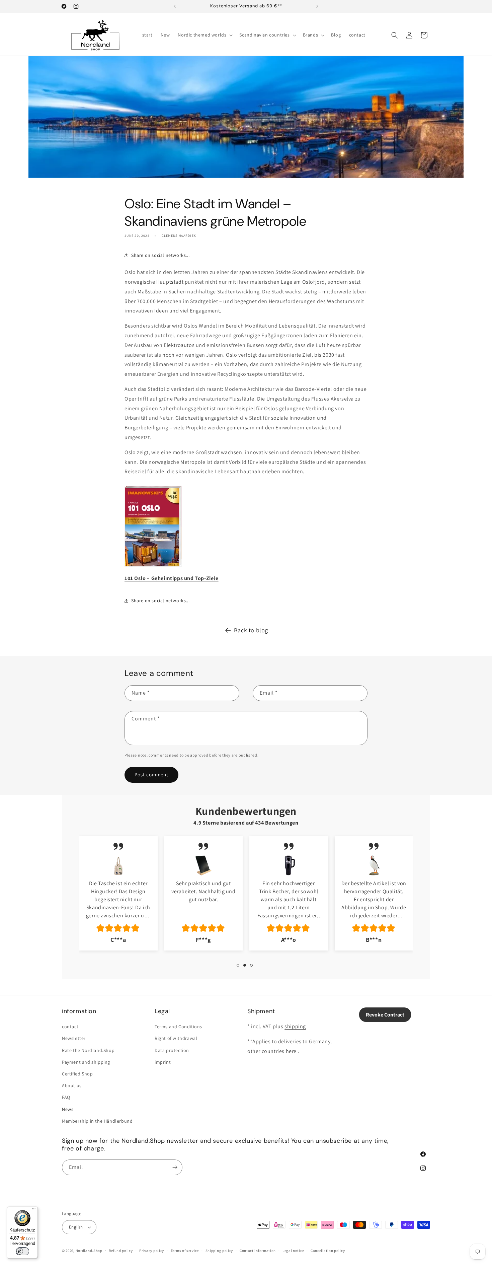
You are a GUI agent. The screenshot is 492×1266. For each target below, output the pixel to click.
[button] (204, 35)
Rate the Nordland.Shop (88, 1050)
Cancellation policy (328, 1250)
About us (72, 1085)
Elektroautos (179, 345)
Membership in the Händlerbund (97, 1121)
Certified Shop (77, 1074)
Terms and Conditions (178, 1027)
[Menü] (34, 1210)
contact (70, 1027)
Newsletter (74, 1038)
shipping (295, 1026)
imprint (163, 1062)
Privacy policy (151, 1250)
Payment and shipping (86, 1062)
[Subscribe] (174, 1167)
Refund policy (121, 1250)
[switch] (22, 1251)
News (67, 1109)
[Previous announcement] (174, 6)
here (291, 1051)
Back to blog (251, 630)
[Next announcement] (317, 6)
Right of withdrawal (176, 1038)
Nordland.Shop (89, 1250)
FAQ (66, 1097)
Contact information (258, 1250)
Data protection (172, 1050)
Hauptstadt (169, 281)
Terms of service (185, 1250)
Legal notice (293, 1250)
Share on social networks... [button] (160, 255)
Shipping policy (219, 1250)
